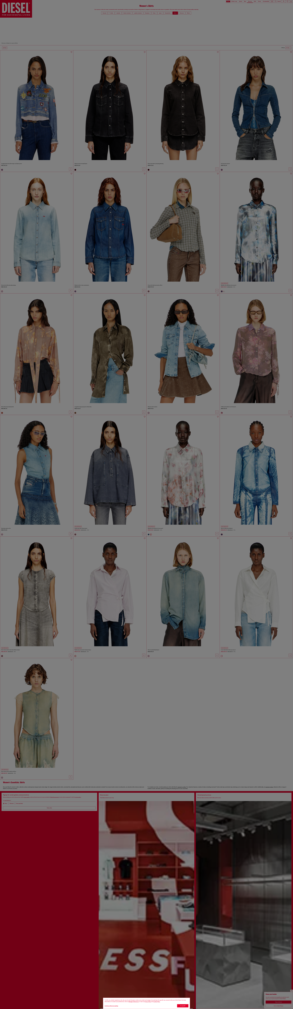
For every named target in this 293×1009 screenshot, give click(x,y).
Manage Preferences (134, 1001)
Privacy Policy (147, 1001)
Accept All (182, 1005)
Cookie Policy (156, 1001)
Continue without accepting (111, 1005)
